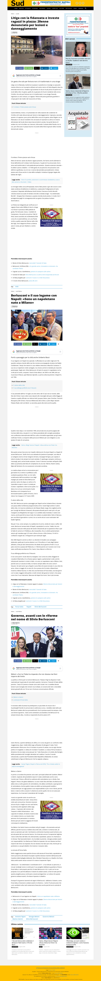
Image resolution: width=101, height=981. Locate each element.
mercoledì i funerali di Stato (38, 263)
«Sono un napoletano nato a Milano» (48, 896)
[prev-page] (66, 105)
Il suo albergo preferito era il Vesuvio (24, 388)
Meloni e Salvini (18, 697)
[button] (85, 8)
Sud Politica (19, 291)
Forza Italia (19, 607)
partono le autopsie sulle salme (40, 271)
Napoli (29, 607)
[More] (58, 344)
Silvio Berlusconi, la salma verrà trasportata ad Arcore (42, 275)
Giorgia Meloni (34, 917)
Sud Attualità (69, 64)
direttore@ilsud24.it (59, 973)
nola (16, 287)
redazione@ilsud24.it (74, 974)
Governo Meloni (48, 917)
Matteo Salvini (17, 919)
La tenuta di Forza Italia (20, 700)
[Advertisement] (36, 144)
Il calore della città (19, 385)
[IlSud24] (19, 3)
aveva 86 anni (33, 281)
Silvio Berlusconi (40, 607)
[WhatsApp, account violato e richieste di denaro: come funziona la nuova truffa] (77, 933)
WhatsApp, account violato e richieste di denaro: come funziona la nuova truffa (77, 943)
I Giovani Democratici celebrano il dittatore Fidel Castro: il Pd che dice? (22, 943)
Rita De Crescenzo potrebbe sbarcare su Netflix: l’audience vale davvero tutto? (78, 60)
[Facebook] (76, 3)
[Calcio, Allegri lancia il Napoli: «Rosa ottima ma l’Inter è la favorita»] (50, 933)
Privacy (50, 970)
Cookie (53, 970)
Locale (17, 13)
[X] (83, 3)
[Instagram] (80, 3)
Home (12, 13)
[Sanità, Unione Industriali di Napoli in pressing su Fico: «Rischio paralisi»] (78, 81)
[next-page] (69, 105)
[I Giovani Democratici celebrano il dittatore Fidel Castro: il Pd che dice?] (23, 933)
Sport (40, 946)
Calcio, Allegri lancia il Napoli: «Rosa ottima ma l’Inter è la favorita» (48, 943)
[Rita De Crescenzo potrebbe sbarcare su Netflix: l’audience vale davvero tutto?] (78, 49)
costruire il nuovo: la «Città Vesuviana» (38, 278)
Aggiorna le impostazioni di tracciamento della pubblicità (50, 968)
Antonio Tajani (20, 917)
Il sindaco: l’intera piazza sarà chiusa (24, 107)
